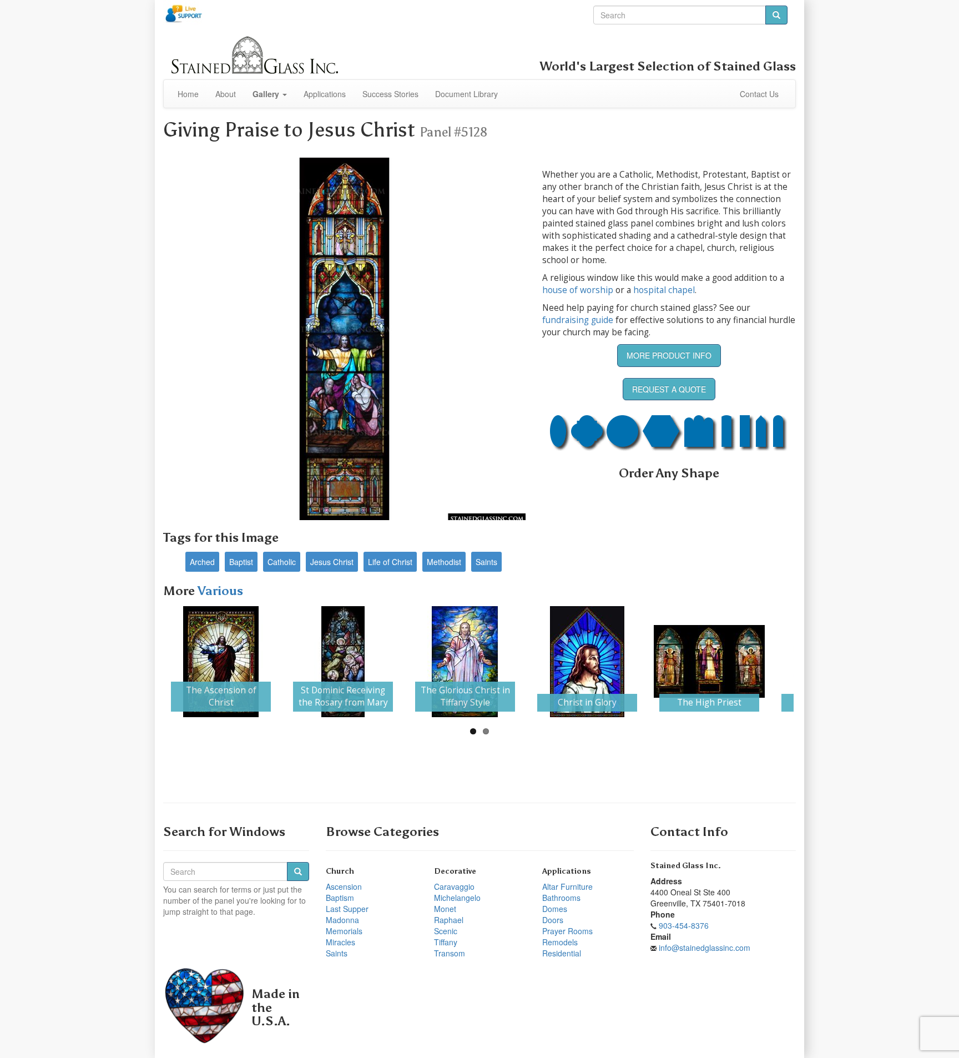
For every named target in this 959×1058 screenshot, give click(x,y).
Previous (149, 662)
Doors (552, 919)
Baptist (241, 561)
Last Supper (347, 908)
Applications (325, 93)
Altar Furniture (567, 886)
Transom (449, 953)
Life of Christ (390, 561)
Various (220, 590)
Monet (445, 908)
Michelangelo (457, 897)
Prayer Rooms (567, 930)
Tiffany (445, 942)
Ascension (344, 886)
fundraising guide (577, 320)
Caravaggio (454, 886)
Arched (202, 561)
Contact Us (759, 93)
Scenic (445, 930)
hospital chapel (664, 290)
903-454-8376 (684, 925)
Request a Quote (669, 389)
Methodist (444, 561)
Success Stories (390, 93)
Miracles (340, 942)
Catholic (281, 561)
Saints (486, 561)
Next (810, 662)
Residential (561, 953)
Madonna (342, 919)
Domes (554, 908)
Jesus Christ (332, 561)
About (225, 93)
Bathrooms (561, 897)
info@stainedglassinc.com (704, 947)
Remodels (560, 942)
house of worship (577, 290)
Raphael (448, 919)
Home (188, 93)
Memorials (344, 930)
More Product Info (669, 355)
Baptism (340, 897)
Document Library (466, 93)
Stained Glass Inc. (685, 865)
